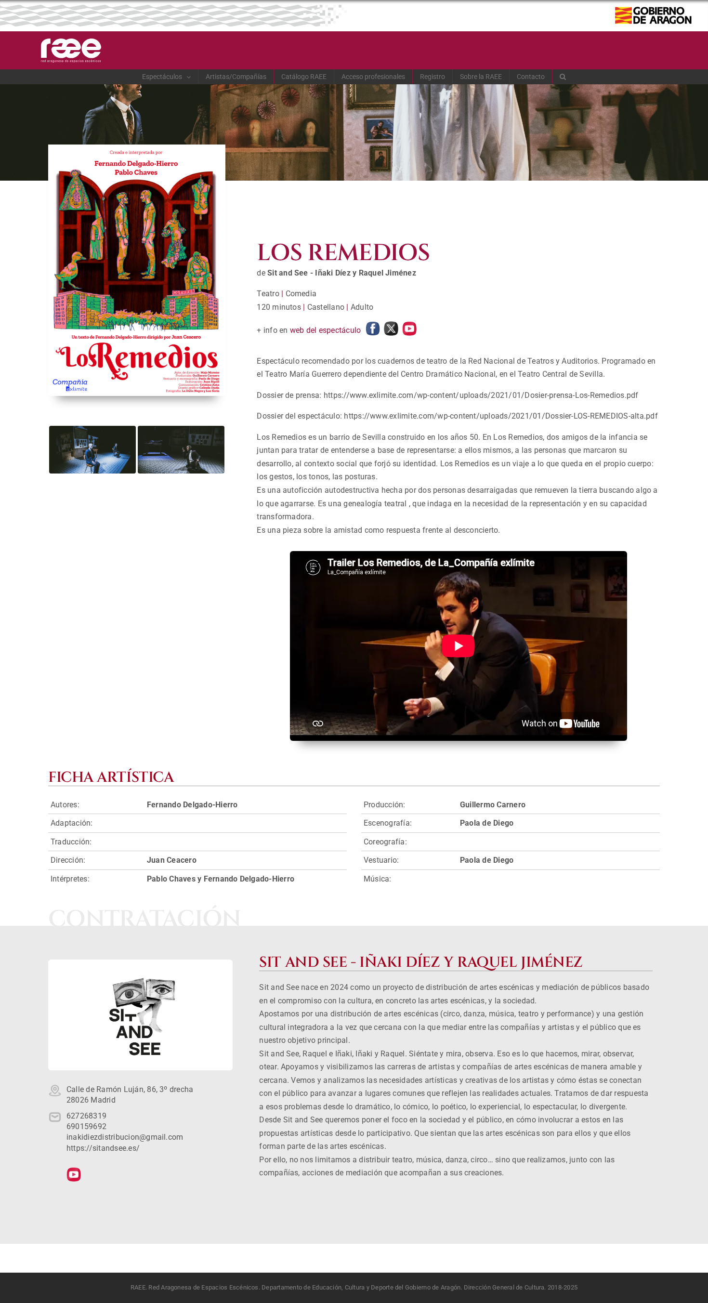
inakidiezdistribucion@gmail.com (124, 1137)
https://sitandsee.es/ (103, 1148)
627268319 (86, 1115)
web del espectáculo (325, 330)
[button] (563, 76)
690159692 (86, 1126)
